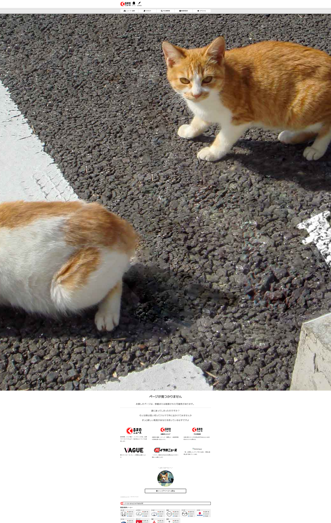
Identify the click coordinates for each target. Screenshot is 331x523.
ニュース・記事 (130, 11)
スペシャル (202, 11)
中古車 (130, 516)
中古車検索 (166, 11)
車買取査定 (184, 11)
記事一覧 (131, 511)
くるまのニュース (124, 496)
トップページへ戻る (166, 491)
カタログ (148, 11)
